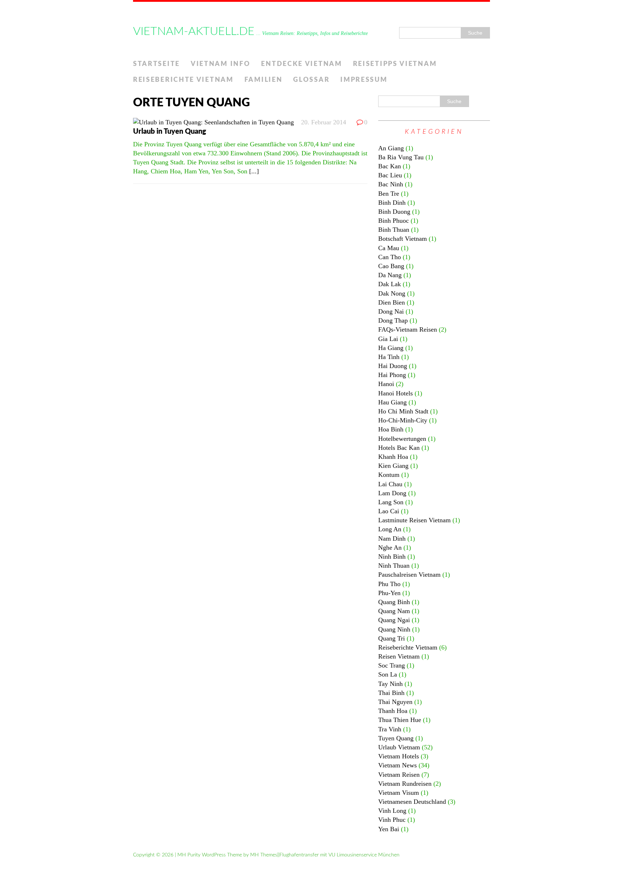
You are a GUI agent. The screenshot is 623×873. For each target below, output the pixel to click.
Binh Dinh (392, 202)
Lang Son (390, 502)
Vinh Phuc (392, 819)
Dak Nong (391, 293)
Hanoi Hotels (395, 393)
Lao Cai (388, 511)
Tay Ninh (390, 683)
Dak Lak (389, 284)
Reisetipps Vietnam (395, 64)
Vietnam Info (220, 64)
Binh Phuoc (393, 220)
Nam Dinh (392, 538)
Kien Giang (393, 465)
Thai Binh (391, 692)
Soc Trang (391, 665)
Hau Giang (392, 402)
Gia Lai (388, 338)
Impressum (363, 80)
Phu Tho (389, 584)
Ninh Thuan (394, 565)
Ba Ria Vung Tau (401, 157)
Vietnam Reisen (399, 774)
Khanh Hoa (393, 456)
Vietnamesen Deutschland (412, 801)
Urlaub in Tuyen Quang (169, 131)
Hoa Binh (390, 429)
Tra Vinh (389, 729)
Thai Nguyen (395, 701)
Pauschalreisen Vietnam (409, 574)
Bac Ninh (390, 184)
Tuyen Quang (396, 738)
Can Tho (389, 257)
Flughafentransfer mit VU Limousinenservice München (339, 855)
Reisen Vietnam (399, 656)
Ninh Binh (392, 556)
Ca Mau (388, 248)
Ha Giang (390, 347)
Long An (389, 529)
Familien (263, 80)
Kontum (388, 474)
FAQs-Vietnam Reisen (407, 329)
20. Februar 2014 (323, 122)
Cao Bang (391, 266)
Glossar (311, 80)
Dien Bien (391, 302)
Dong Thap (393, 320)
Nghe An (390, 547)
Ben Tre (388, 193)
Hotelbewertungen (402, 438)
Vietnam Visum (398, 792)
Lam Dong (392, 493)
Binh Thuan (393, 229)
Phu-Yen (389, 593)
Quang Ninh (394, 629)
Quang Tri (391, 638)
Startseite (156, 64)
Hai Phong (392, 374)
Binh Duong (394, 211)
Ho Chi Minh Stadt (403, 411)
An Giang (391, 148)
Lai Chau (390, 484)
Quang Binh (394, 602)
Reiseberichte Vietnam (183, 80)
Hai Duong (392, 365)
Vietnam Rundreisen (405, 783)
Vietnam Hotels (398, 756)
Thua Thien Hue (399, 719)
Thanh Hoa (392, 710)
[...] (254, 171)
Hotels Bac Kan (399, 447)
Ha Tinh (388, 356)
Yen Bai (388, 829)
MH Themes (263, 855)
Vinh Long (392, 810)
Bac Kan (389, 166)
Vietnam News (397, 765)
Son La (387, 674)
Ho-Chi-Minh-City (402, 420)
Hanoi (386, 383)
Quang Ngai (394, 620)
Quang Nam (394, 611)
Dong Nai (391, 311)
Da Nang (390, 275)
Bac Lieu (390, 175)
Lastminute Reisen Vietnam (414, 520)
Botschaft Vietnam (402, 238)
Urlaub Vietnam (399, 747)
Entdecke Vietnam (301, 64)
